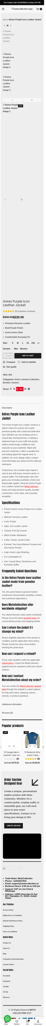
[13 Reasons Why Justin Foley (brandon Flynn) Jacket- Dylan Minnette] (32, 740)
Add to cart (27, 356)
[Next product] (10, 25)
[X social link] (14, 389)
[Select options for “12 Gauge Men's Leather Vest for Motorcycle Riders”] (9, 746)
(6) (38, 759)
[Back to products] (7, 25)
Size (5, 343)
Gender (6, 349)
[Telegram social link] (29, 389)
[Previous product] (4, 25)
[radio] (12, 343)
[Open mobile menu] (3, 9)
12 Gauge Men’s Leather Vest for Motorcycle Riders (12, 755)
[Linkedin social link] (25, 389)
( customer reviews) (25, 311)
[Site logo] (22, 9)
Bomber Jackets (11, 383)
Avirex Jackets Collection (27, 379)
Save (21, 389)
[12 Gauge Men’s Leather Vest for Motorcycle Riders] (11, 740)
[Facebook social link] (10, 389)
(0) (17, 759)
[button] (5, 199)
